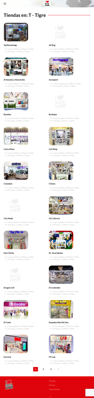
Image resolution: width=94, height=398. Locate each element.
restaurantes (54, 389)
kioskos (52, 385)
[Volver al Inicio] (47, 3)
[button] (5, 3)
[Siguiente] (58, 369)
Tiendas (52, 381)
